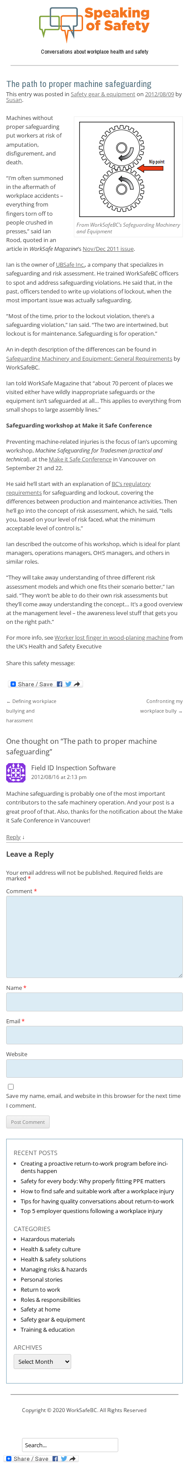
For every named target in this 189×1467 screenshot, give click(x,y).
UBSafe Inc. (70, 264)
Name (16, 988)
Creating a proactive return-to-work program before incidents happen (94, 1167)
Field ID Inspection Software (73, 767)
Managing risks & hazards (54, 1269)
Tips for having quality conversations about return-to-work (97, 1201)
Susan (14, 100)
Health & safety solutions (53, 1259)
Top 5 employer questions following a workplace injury (92, 1211)
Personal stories (41, 1279)
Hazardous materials (48, 1239)
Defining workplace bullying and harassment (31, 711)
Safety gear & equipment (103, 94)
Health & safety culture (50, 1249)
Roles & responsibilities (50, 1300)
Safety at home (40, 1309)
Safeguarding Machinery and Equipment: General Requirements (89, 358)
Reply (13, 837)
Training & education (48, 1329)
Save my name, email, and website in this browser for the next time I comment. (93, 1100)
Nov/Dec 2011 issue (108, 249)
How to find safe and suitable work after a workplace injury (97, 1191)
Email (15, 1021)
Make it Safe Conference (80, 459)
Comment (21, 891)
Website (16, 1054)
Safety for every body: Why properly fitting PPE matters (93, 1181)
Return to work (40, 1289)
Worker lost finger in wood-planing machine (112, 637)
